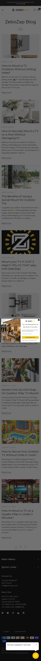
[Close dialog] (39, 320)
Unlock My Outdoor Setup (30, 337)
